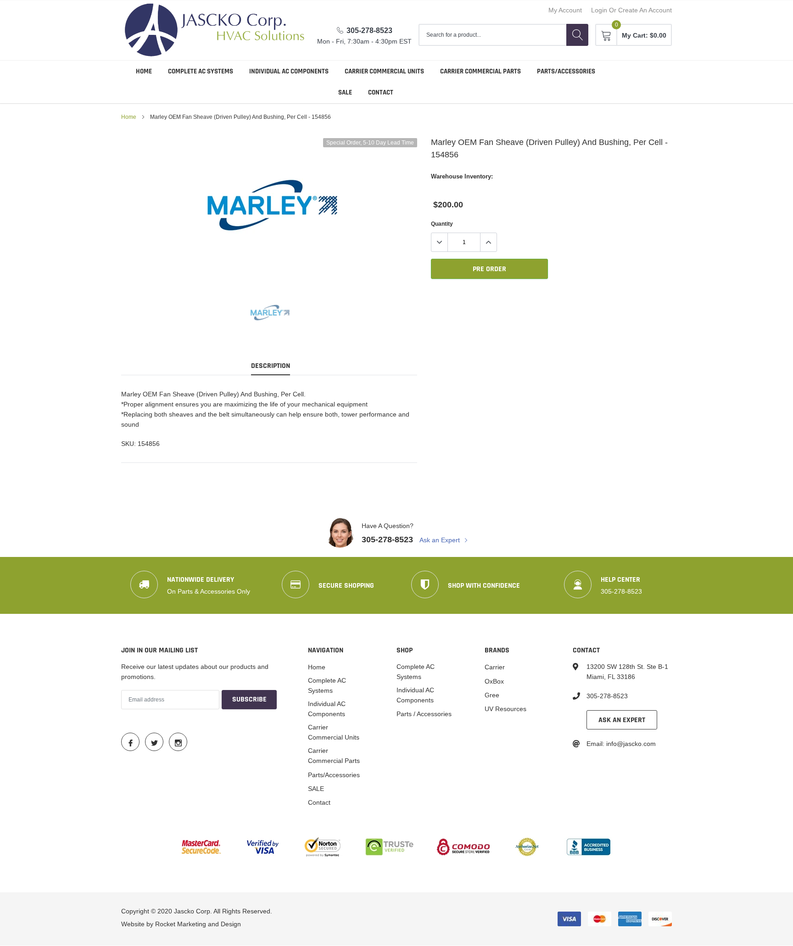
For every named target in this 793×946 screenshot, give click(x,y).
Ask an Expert (440, 540)
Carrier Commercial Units (384, 71)
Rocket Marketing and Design (198, 924)
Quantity (442, 223)
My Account (565, 10)
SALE (345, 92)
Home (144, 71)
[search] (577, 35)
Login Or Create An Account (631, 10)
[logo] (214, 30)
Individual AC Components (289, 71)
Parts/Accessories (566, 71)
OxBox (494, 681)
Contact (380, 92)
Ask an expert (621, 720)
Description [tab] (270, 366)
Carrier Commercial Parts (480, 71)
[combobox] (492, 35)
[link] (269, 313)
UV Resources (505, 708)
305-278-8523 (369, 30)
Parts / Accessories (424, 714)
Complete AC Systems (200, 71)
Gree (492, 695)
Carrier (495, 667)
